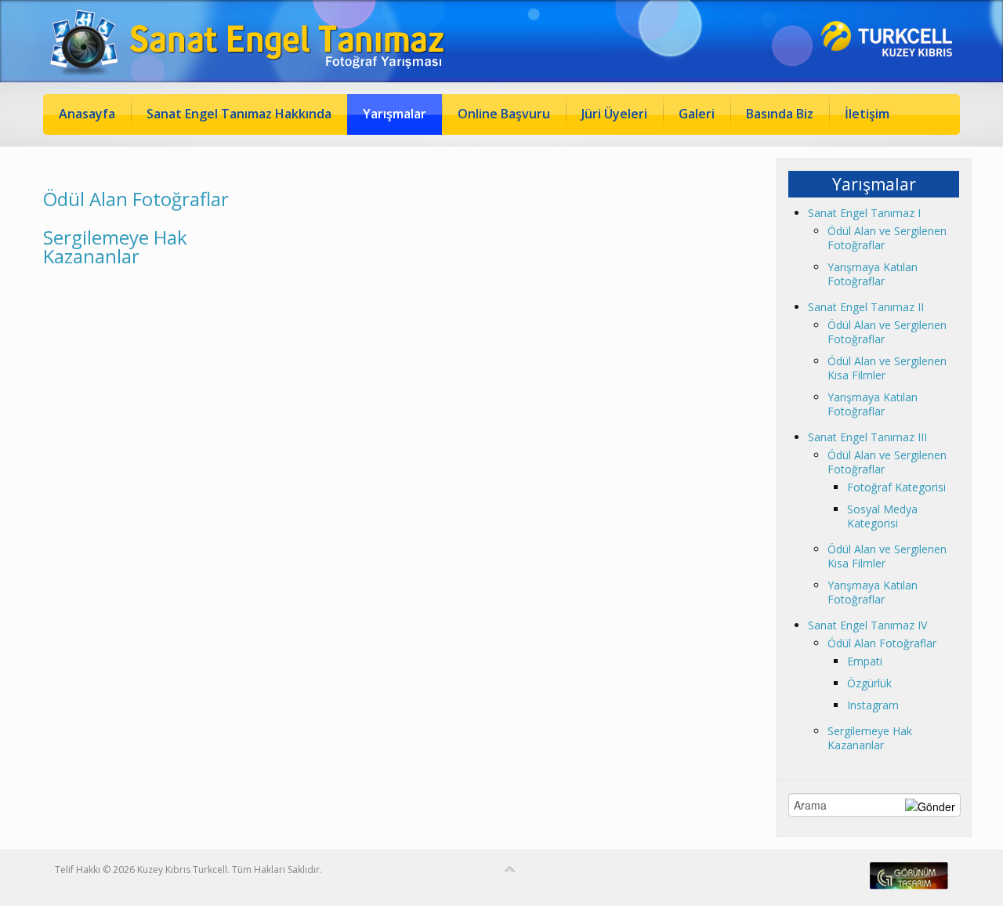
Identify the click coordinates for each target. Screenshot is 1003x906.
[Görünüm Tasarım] (909, 886)
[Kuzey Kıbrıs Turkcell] (886, 52)
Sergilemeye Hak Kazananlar (115, 246)
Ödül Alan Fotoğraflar (136, 199)
